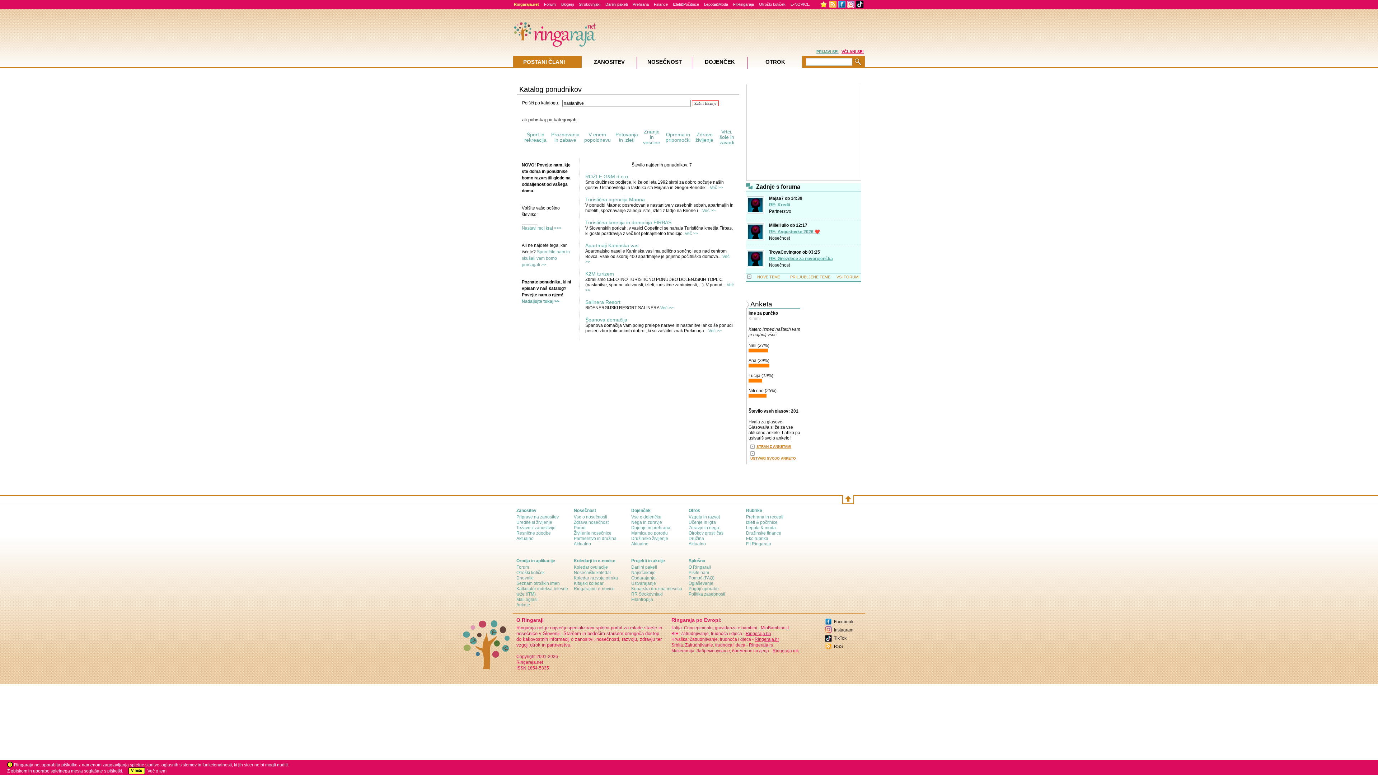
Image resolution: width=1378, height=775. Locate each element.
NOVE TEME (768, 277)
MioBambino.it (775, 627)
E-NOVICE (800, 4)
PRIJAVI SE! (827, 52)
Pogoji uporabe (704, 588)
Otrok (775, 62)
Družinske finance (763, 533)
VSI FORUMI (847, 277)
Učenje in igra (702, 522)
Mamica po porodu (649, 533)
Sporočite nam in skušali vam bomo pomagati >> (546, 258)
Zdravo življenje (704, 137)
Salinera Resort (602, 302)
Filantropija (642, 599)
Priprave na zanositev (537, 517)
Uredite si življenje (534, 522)
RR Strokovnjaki (647, 594)
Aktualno (525, 538)
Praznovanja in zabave (565, 137)
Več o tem (157, 771)
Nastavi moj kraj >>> (542, 228)
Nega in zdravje (646, 522)
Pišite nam (699, 572)
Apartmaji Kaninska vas (611, 245)
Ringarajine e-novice (594, 588)
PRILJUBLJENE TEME (810, 277)
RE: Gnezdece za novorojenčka (801, 258)
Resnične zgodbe (533, 533)
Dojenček (720, 62)
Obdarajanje (643, 578)
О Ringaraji (700, 567)
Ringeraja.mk (786, 650)
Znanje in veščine (651, 137)
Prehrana (641, 4)
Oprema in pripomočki (678, 137)
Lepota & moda (761, 527)
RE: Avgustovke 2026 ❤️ (794, 231)
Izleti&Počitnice (686, 4)
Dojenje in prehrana (650, 527)
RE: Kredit (779, 204)
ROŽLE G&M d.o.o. (607, 176)
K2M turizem (599, 274)
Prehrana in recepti (764, 517)
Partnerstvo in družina (595, 538)
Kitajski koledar (589, 583)
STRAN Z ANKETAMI (773, 446)
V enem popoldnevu (597, 137)
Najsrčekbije (643, 572)
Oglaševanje (701, 583)
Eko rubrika (757, 538)
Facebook (843, 621)
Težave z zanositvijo (536, 527)
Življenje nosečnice (592, 533)
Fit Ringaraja (758, 543)
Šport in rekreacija (535, 137)
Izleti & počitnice (762, 522)
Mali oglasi (527, 599)
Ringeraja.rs (761, 645)
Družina (696, 538)
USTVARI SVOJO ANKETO (773, 458)
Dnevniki (525, 578)
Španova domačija (606, 320)
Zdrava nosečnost (591, 522)
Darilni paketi (616, 4)
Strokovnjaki (589, 4)
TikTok (840, 638)
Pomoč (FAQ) (701, 578)
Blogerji (567, 4)
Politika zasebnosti (707, 594)
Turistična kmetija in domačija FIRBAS (628, 222)
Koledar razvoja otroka (596, 578)
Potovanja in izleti (626, 137)
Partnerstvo (780, 211)
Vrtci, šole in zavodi (727, 137)
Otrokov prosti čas (706, 533)
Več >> (716, 187)
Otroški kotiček (772, 4)
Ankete (523, 604)
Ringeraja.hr (767, 639)
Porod (580, 527)
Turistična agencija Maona (615, 199)
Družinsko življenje (649, 538)
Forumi (550, 4)
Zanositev (609, 62)
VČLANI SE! (853, 52)
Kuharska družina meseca (656, 588)
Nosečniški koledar (592, 572)
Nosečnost (779, 238)
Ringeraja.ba (758, 633)
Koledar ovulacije (591, 567)
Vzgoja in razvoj (704, 517)
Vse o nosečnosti (590, 517)
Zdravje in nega (704, 527)
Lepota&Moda (716, 4)
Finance (661, 4)
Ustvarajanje (643, 583)
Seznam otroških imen (538, 583)
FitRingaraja (743, 4)
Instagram (843, 630)
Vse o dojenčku (646, 517)
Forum (522, 567)
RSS (838, 646)
